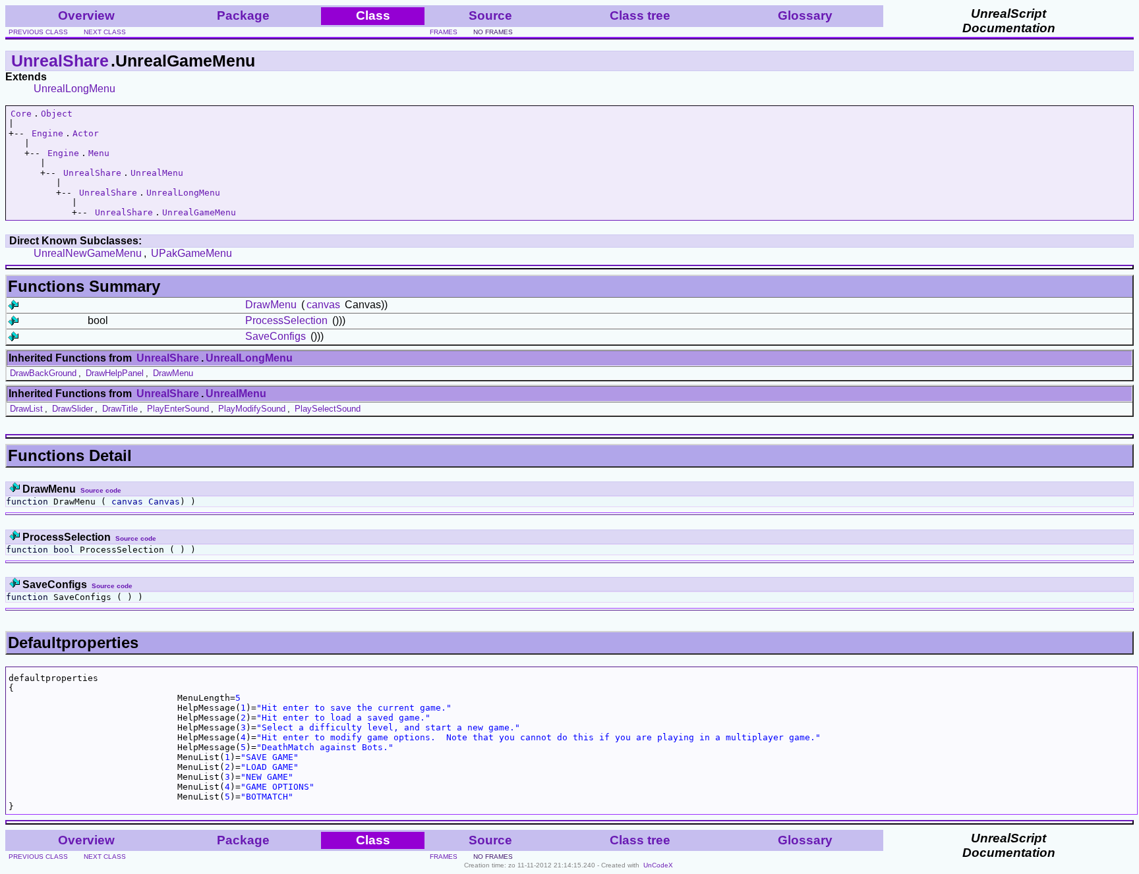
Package (243, 15)
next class (105, 32)
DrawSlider (72, 409)
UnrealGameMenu (199, 212)
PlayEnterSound (178, 409)
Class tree (640, 15)
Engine (47, 133)
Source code (100, 490)
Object (57, 114)
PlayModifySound (251, 409)
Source (490, 15)
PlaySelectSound (328, 409)
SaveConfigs (275, 336)
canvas (323, 304)
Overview (86, 15)
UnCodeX (658, 865)
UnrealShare (60, 60)
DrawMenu (271, 304)
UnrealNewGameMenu (88, 253)
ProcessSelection (286, 320)
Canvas (164, 501)
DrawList (26, 409)
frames (443, 32)
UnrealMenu (157, 173)
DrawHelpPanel (115, 373)
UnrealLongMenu (74, 88)
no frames (493, 32)
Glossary (805, 15)
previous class (38, 32)
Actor (86, 133)
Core (21, 114)
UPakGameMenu (191, 253)
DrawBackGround (43, 373)
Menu (98, 153)
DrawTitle (120, 409)
